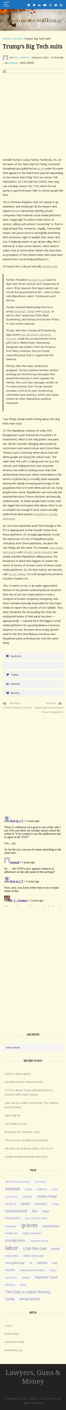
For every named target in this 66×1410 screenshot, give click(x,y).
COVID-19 (10, 1203)
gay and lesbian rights (36, 1218)
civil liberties (11, 1196)
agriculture (40, 1181)
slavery (26, 1277)
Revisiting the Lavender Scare (22, 1132)
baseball (12, 1188)
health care (11, 1233)
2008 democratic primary (17, 1181)
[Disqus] (33, 762)
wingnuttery (30, 1298)
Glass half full (12, 1115)
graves (29, 1225)
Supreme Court (46, 1277)
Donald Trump (36, 279)
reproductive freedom (32, 1270)
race (54, 1262)
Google (45, 311)
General (17, 38)
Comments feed (14, 1342)
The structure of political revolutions (26, 1140)
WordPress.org (13, 1350)
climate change (47, 1196)
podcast (42, 1263)
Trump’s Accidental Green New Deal (26, 1156)
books (28, 1189)
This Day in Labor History (27, 1291)
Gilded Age (10, 1226)
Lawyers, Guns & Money (33, 1377)
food (45, 1211)
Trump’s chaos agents (18, 1073)
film (34, 1211)
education (41, 1203)
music (55, 1249)
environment (16, 1210)
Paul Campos (21, 57)
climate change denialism (38, 552)
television (10, 1284)
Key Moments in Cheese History (24, 1082)
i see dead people (39, 1240)
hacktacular (51, 1226)
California (42, 1189)
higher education (32, 1233)
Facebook (19, 311)
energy (55, 1204)
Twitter (30, 311)
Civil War (27, 1196)
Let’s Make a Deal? (16, 1123)
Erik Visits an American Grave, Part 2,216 (29, 1148)
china (55, 1189)
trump (10, 1299)
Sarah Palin (11, 1277)
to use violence (18, 574)
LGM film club (34, 1248)
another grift (49, 266)
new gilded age (15, 1262)
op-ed (40, 168)
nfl (31, 1262)
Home (6, 38)
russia (53, 1270)
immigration (15, 1240)
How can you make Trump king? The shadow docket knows (31, 1105)
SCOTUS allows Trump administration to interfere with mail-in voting (29, 1092)
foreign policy (12, 1218)
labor (11, 1247)
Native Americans (34, 1255)
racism (10, 1270)
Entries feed (12, 1333)
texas (23, 1284)
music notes (12, 1255)
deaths (25, 1204)
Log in (8, 1325)
